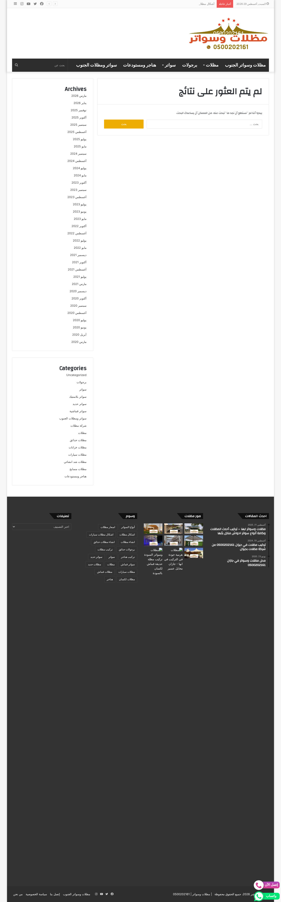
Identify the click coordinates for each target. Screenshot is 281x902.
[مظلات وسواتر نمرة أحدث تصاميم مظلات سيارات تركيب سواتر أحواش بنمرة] (193, 528)
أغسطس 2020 (76, 313)
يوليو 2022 (79, 240)
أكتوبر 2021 (79, 262)
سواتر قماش (128, 564)
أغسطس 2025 (76, 132)
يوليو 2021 (79, 276)
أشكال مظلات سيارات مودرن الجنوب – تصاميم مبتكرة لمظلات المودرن (171, 3)
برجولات (189, 65)
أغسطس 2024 (76, 161)
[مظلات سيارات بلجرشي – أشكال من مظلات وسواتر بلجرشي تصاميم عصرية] (153, 540)
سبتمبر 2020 (78, 305)
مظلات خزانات (77, 447)
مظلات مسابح (78, 469)
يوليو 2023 (79, 204)
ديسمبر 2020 (78, 291)
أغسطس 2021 (77, 269)
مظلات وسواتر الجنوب (245, 65)
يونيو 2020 (79, 327)
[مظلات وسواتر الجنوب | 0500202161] (229, 33)
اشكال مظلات (127, 534)
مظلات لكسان (127, 579)
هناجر (110, 579)
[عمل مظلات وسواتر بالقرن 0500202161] (153, 528)
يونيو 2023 (79, 211)
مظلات (212, 65)
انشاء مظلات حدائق (104, 542)
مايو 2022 (80, 247)
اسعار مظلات (108, 527)
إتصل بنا (55, 894)
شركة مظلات (78, 425)
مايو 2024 (80, 175)
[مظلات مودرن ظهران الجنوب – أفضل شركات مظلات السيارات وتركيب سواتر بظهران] (193, 540)
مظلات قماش (104, 571)
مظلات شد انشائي (75, 462)
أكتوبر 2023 (79, 182)
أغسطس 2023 (76, 197)
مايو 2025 (80, 146)
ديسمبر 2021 (78, 255)
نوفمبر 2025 (78, 110)
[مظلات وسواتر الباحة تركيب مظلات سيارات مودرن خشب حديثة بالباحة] (173, 528)
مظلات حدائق (78, 440)
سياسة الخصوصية (36, 894)
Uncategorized (76, 375)
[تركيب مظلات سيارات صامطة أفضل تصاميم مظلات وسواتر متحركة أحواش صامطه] (193, 553)
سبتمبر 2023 (78, 189)
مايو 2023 (80, 218)
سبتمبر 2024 (78, 153)
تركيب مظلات (105, 549)
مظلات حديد (94, 564)
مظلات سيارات (77, 454)
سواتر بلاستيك (77, 396)
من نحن (18, 894)
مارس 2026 (78, 95)
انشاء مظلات (128, 542)
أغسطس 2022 (76, 233)
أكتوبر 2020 (79, 298)
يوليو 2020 (79, 320)
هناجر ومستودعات (139, 65)
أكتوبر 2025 (79, 117)
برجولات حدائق (127, 549)
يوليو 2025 (79, 139)
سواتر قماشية (78, 411)
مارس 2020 (78, 342)
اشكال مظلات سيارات (101, 534)
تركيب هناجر (128, 556)
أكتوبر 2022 (79, 226)
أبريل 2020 (79, 334)
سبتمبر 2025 (78, 124)
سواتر (170, 65)
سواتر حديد (79, 404)
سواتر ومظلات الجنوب (96, 65)
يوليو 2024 (79, 168)
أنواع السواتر (128, 527)
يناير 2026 (80, 103)
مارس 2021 (79, 284)
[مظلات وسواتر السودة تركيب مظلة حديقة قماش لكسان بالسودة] (153, 712)
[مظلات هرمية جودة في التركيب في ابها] (173, 559)
